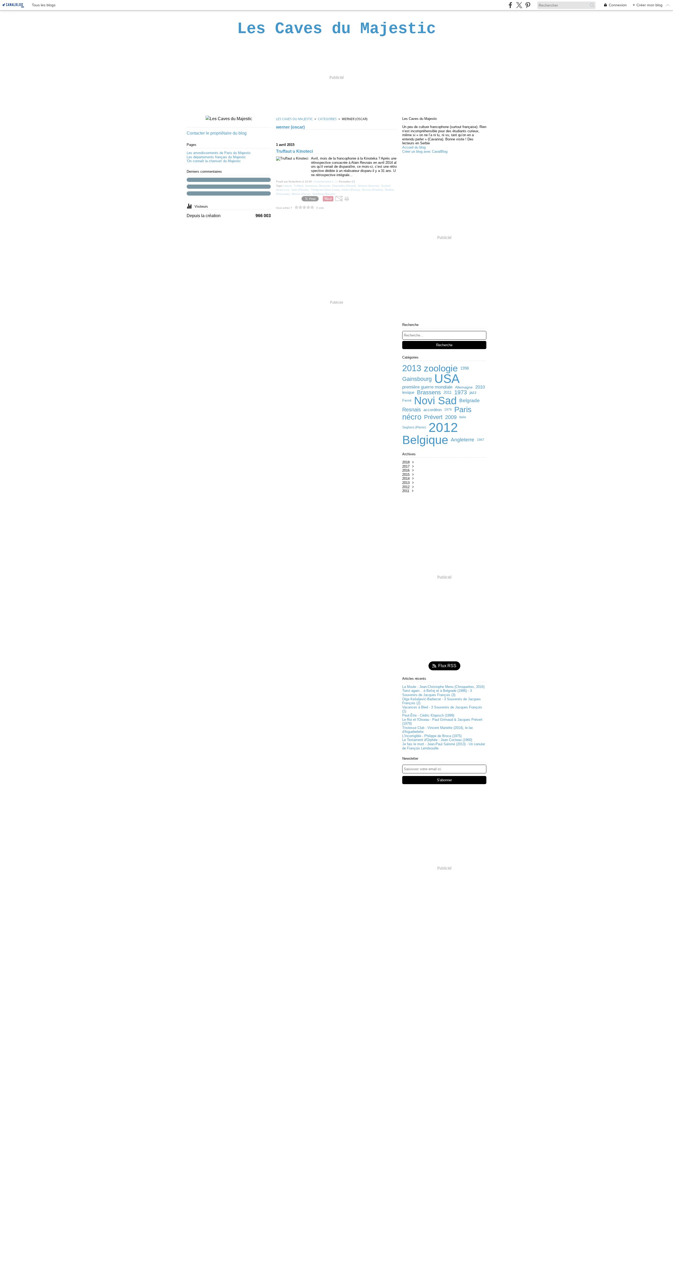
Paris (463, 409)
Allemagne (464, 387)
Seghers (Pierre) (414, 427)
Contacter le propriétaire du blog (217, 133)
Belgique (425, 440)
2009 (451, 417)
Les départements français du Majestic (216, 157)
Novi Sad (435, 400)
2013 (411, 368)
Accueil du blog (414, 147)
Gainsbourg (417, 379)
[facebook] (510, 5)
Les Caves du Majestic (294, 119)
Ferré (406, 400)
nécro (411, 417)
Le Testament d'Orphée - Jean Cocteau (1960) (437, 740)
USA (447, 379)
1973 (460, 392)
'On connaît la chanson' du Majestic (214, 161)
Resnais (411, 409)
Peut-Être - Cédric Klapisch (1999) (428, 715)
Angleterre (462, 439)
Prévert (433, 417)
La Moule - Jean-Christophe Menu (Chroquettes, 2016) (443, 687)
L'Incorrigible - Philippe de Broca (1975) (432, 736)
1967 (480, 439)
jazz (473, 392)
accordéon (433, 410)
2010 (480, 387)
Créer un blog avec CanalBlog (424, 152)
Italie (462, 417)
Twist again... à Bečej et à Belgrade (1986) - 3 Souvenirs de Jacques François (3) (437, 693)
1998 (464, 368)
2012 (443, 427)
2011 (447, 392)
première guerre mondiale (427, 387)
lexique (408, 392)
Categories (327, 119)
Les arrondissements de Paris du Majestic (219, 153)
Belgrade (469, 400)
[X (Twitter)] (519, 5)
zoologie (441, 368)
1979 (448, 409)
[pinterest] (527, 5)
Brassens (429, 392)
